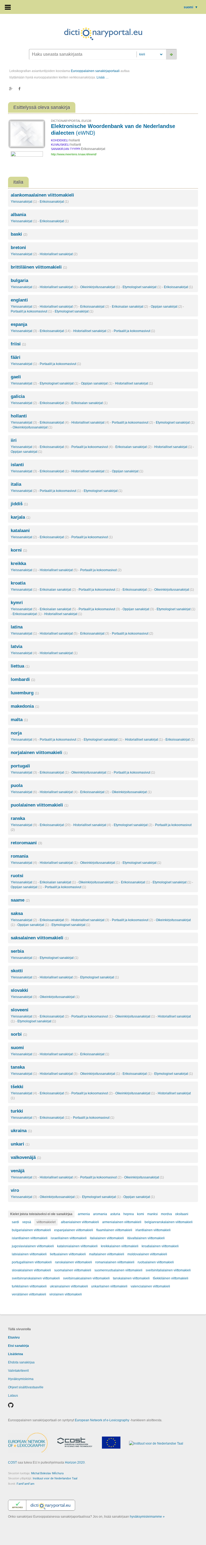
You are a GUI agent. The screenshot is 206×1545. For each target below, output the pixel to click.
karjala (20, 517)
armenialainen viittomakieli (121, 1222)
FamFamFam (25, 1483)
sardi (15, 1222)
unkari (20, 1144)
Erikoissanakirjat (54, 202)
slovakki (19, 990)
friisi (18, 343)
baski (19, 234)
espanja (19, 324)
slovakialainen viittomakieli (31, 1270)
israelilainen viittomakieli (69, 1238)
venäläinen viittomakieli (29, 1294)
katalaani (20, 530)
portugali (20, 765)
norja (16, 733)
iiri (14, 440)
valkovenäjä (26, 1157)
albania (18, 214)
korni (19, 550)
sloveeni (19, 1009)
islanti (17, 464)
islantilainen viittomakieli (29, 1238)
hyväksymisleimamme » (147, 1516)
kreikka (18, 563)
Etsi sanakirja (18, 1346)
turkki (17, 1111)
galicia (18, 396)
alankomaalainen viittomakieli (42, 195)
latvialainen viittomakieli (29, 1254)
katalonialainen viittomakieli (77, 1246)
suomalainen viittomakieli (72, 1270)
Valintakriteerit (18, 1371)
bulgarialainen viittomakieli (31, 1230)
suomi (191, 7)
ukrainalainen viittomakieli (69, 1286)
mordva (166, 1214)
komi (140, 1214)
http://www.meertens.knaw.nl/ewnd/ (74, 154)
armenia (84, 1214)
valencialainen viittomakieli (150, 1286)
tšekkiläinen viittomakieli (170, 1278)
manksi (152, 1214)
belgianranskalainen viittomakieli (169, 1222)
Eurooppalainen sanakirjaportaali (95, 71)
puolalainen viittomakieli (39, 805)
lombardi (23, 679)
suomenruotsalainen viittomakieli (118, 1270)
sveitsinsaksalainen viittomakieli (86, 1278)
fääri (15, 357)
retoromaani (26, 842)
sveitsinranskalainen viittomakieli (36, 1278)
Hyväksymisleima (21, 1379)
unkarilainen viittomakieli (109, 1286)
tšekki (17, 1086)
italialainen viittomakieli (107, 1238)
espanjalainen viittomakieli (73, 1230)
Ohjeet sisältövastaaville (25, 1387)
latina (17, 627)
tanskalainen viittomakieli (131, 1278)
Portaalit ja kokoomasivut (31, 311)
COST (12, 1462)
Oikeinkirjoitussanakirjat (100, 287)
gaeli (16, 376)
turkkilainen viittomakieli (29, 1286)
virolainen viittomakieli (65, 1294)
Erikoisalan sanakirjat (130, 306)
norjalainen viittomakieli (39, 752)
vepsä (26, 1222)
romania (19, 856)
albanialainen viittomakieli (80, 1222)
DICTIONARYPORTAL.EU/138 (71, 120)
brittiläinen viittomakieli (39, 267)
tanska (18, 1067)
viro (15, 1190)
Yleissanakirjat (24, 202)
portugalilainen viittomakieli (32, 1262)
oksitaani (181, 1214)
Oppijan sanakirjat (166, 306)
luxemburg (25, 692)
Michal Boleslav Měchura (47, 1473)
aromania (100, 1214)
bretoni (18, 247)
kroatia (18, 583)
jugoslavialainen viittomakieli (33, 1246)
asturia (115, 1214)
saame (20, 900)
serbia (17, 951)
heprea (128, 1214)
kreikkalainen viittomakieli (119, 1246)
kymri (17, 602)
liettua (20, 666)
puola (17, 785)
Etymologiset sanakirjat (142, 287)
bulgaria (19, 280)
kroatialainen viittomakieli (160, 1246)
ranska (18, 818)
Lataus (13, 1395)
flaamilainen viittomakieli (114, 1230)
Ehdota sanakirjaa (21, 1362)
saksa (17, 913)
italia (16, 484)
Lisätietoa (15, 1354)
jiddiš (19, 503)
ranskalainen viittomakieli (73, 1262)
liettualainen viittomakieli (68, 1254)
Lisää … (103, 77)
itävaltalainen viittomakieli (146, 1238)
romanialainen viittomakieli (114, 1262)
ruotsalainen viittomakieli (156, 1262)
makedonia (25, 706)
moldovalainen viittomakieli (147, 1254)
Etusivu (14, 1337)
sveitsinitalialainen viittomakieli (168, 1270)
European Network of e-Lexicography (102, 1420)
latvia (16, 646)
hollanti (19, 416)
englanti (19, 300)
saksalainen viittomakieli (40, 937)
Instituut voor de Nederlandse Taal (55, 1478)
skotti (17, 970)
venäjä (17, 1170)
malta (19, 719)
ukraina (21, 1130)
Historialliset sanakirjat (59, 254)
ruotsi (17, 875)
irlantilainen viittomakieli (153, 1230)
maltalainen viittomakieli (106, 1254)
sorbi (19, 1034)
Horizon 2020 (75, 1462)
